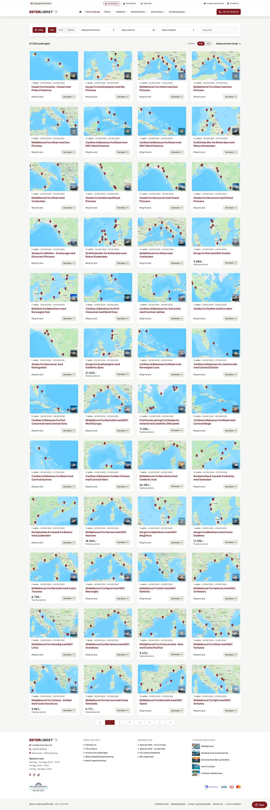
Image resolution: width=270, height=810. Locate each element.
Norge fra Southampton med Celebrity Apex (103, 366)
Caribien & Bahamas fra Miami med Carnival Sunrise (52, 478)
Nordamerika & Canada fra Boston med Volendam (214, 478)
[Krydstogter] (39, 11)
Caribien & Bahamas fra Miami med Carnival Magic (214, 422)
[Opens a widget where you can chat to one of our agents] (259, 805)
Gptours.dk (218, 804)
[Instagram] (34, 775)
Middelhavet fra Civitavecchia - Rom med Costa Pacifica (161, 646)
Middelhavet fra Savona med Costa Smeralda (107, 702)
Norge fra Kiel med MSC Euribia (212, 253)
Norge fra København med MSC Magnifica (158, 534)
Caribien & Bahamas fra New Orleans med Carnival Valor (108, 478)
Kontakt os (234, 3)
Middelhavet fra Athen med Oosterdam (48, 199)
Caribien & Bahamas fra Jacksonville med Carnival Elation (215, 366)
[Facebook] (30, 775)
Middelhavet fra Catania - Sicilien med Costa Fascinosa (52, 702)
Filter (40, 30)
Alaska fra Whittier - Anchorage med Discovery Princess (53, 255)
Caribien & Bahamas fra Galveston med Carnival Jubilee (160, 310)
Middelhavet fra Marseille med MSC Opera (161, 702)
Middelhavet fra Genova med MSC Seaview (106, 534)
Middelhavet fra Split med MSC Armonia (212, 702)
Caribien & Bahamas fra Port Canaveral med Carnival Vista (49, 422)
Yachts (71, 30)
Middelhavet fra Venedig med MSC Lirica (52, 646)
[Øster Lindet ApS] (39, 740)
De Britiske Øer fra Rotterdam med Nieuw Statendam (214, 144)
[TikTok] (39, 775)
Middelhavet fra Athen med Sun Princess (159, 88)
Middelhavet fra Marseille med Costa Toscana (54, 590)
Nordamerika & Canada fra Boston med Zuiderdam (52, 534)
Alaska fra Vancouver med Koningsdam (47, 366)
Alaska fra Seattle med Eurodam (213, 308)
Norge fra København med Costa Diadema (213, 534)
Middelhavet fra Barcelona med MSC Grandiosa (107, 646)
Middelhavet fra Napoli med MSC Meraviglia (105, 590)
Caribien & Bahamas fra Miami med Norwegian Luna (160, 366)
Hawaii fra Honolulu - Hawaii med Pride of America (51, 88)
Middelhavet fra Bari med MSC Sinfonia (158, 590)
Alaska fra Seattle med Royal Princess (103, 199)
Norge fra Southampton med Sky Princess (105, 88)
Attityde (237, 804)
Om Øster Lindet (162, 804)
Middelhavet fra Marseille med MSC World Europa (107, 422)
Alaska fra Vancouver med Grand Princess (159, 199)
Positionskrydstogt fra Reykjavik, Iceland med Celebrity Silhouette (160, 422)
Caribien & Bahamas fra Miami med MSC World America (106, 144)
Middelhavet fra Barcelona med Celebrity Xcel (158, 478)
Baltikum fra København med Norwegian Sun (49, 310)
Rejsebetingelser (178, 804)
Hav (52, 30)
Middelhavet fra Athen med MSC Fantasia (213, 646)
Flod (61, 30)
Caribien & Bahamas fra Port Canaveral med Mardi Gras (102, 310)
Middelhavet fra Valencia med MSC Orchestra (214, 590)
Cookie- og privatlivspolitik (199, 804)
